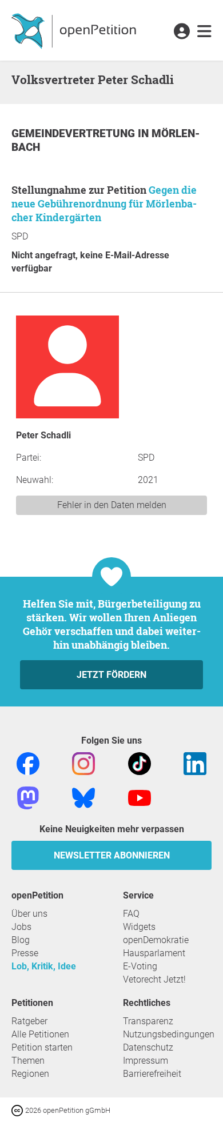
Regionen (30, 1073)
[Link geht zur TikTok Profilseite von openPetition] (139, 762)
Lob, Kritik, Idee (43, 966)
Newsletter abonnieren (112, 855)
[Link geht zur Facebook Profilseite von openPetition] (28, 762)
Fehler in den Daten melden (111, 505)
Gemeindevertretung (74, 133)
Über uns (29, 913)
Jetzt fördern (111, 674)
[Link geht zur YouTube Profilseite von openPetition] (139, 797)
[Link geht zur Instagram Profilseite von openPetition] (83, 762)
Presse (24, 953)
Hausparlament (154, 953)
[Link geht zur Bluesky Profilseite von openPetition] (83, 797)
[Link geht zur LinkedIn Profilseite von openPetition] (195, 762)
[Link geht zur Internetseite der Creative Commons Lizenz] (18, 1109)
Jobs (21, 926)
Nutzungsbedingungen (168, 1034)
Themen (28, 1060)
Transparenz (148, 1021)
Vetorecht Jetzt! (154, 979)
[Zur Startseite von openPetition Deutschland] (75, 30)
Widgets (139, 926)
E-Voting (140, 966)
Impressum (145, 1060)
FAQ (131, 913)
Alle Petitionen (40, 1034)
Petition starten (42, 1047)
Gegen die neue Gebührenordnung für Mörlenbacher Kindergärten (104, 203)
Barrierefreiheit (152, 1073)
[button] (182, 32)
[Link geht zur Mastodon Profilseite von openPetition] (28, 797)
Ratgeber (29, 1021)
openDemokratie (156, 940)
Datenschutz (148, 1047)
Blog (20, 940)
